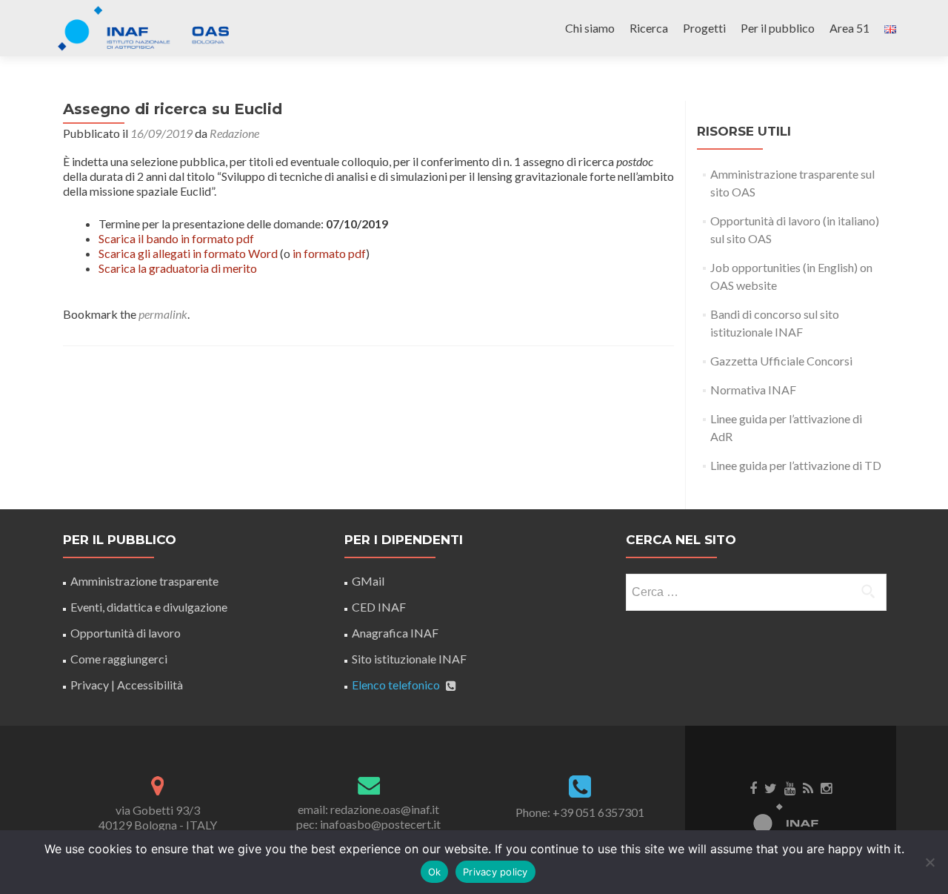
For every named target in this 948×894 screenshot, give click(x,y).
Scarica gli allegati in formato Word (188, 253)
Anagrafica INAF (395, 633)
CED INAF (379, 607)
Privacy (89, 685)
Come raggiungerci (118, 659)
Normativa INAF (753, 390)
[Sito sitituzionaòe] (791, 820)
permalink (162, 314)
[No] (929, 862)
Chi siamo (590, 28)
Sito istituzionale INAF (409, 659)
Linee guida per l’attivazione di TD (795, 465)
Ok (434, 872)
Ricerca (649, 28)
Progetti (704, 28)
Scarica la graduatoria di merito (178, 268)
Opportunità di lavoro (125, 633)
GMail (368, 581)
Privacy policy (495, 872)
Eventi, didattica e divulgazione (148, 607)
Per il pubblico (778, 28)
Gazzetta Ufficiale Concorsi (781, 361)
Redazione (234, 133)
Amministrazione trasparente (144, 581)
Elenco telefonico (396, 685)
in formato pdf (329, 253)
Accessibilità (150, 685)
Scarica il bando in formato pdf (176, 238)
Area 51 (849, 28)
